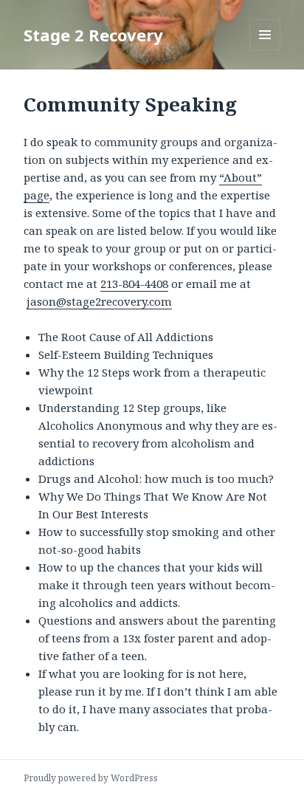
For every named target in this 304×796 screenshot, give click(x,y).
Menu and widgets (265, 49)
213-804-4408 (134, 283)
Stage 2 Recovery (93, 35)
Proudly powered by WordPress (91, 778)
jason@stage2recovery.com (99, 301)
